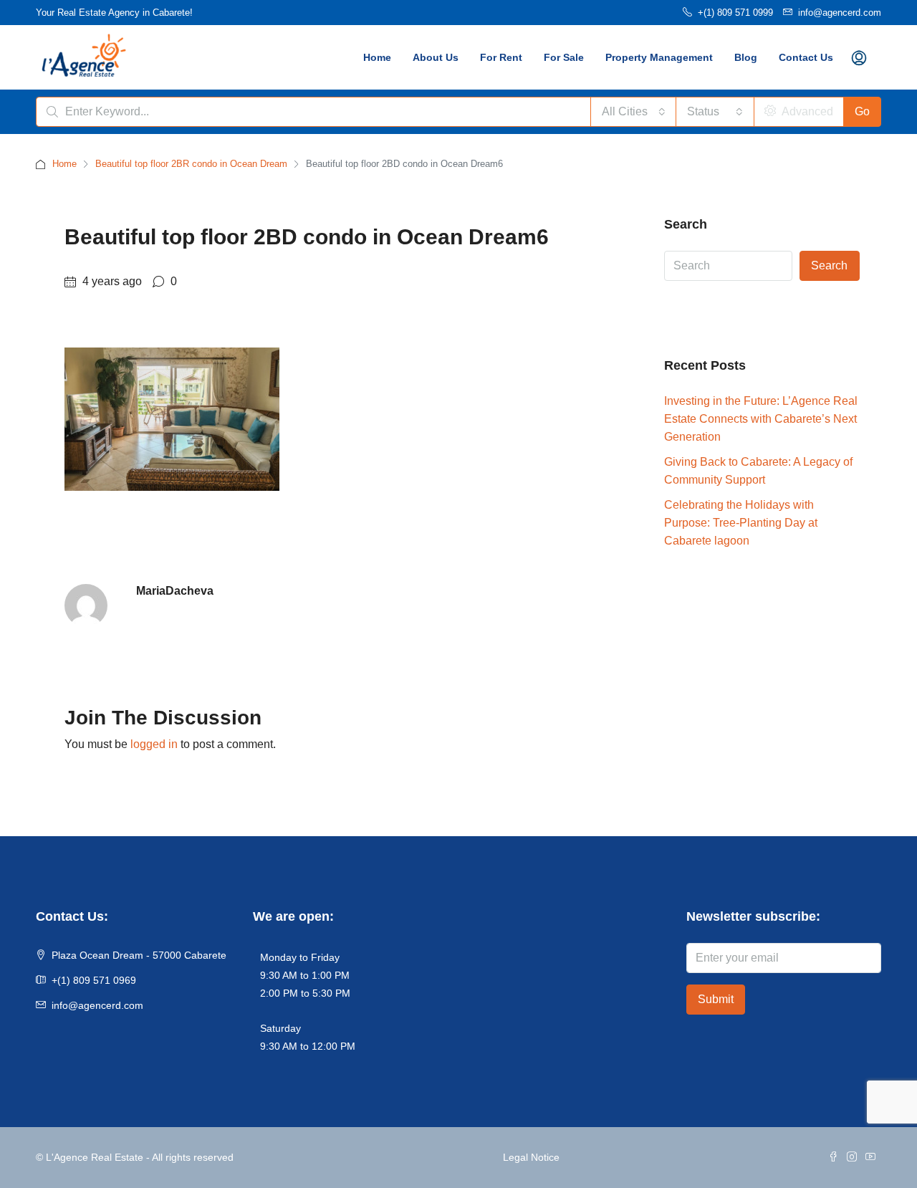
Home (377, 57)
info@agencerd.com (97, 1005)
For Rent (501, 57)
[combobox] (633, 112)
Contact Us (806, 57)
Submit (716, 999)
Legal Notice (531, 1157)
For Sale (564, 57)
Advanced (806, 111)
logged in (154, 744)
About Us (435, 57)
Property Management (659, 57)
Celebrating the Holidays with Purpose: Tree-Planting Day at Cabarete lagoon (740, 523)
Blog (745, 57)
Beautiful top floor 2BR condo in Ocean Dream (191, 163)
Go (862, 111)
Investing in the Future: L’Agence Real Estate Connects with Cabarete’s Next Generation (761, 419)
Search (829, 265)
